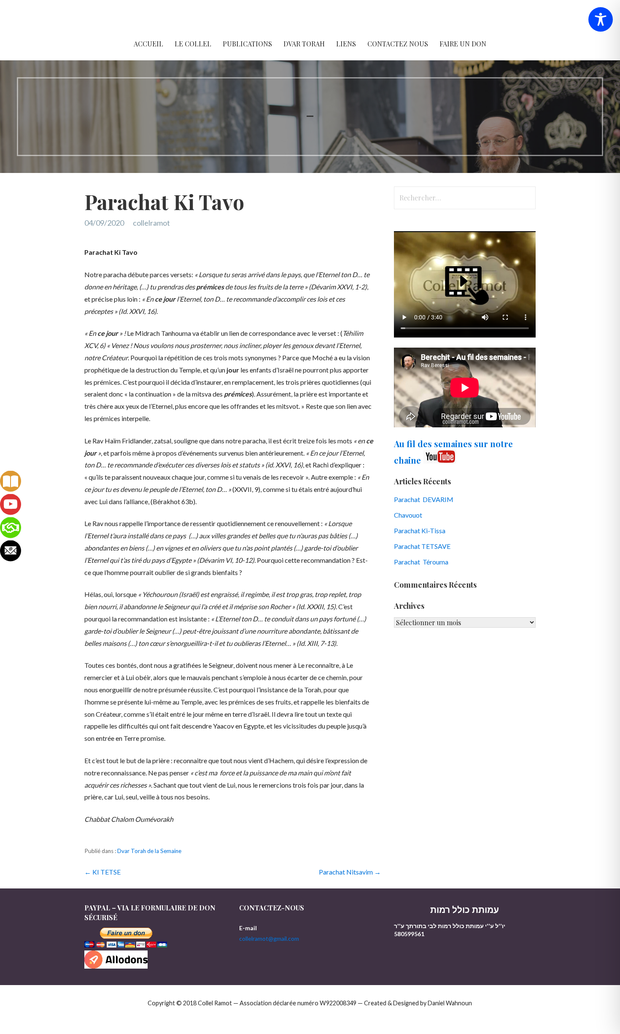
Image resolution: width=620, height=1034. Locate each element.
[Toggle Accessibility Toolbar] (601, 19)
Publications (247, 43)
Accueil (148, 43)
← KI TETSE (102, 872)
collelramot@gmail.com (269, 938)
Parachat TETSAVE (422, 546)
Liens (346, 43)
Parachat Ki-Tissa (419, 530)
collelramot (151, 222)
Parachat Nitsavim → (350, 872)
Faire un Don (462, 43)
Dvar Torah (304, 43)
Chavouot (408, 515)
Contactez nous (397, 43)
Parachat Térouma (421, 562)
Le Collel (193, 43)
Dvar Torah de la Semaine (149, 851)
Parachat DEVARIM (423, 499)
